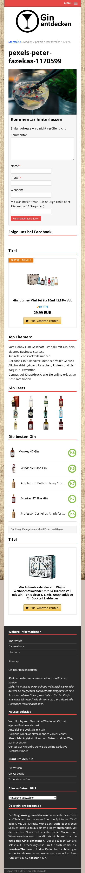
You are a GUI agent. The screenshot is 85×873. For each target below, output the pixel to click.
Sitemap (13, 661)
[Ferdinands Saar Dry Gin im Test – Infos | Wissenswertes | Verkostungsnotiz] (46, 416)
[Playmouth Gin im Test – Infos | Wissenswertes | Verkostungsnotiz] (15, 416)
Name (15, 166)
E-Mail (15, 178)
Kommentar (19, 135)
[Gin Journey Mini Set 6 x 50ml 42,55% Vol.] (42, 280)
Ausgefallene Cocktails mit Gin (29, 356)
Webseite (17, 190)
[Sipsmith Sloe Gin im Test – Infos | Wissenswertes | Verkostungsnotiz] (61, 404)
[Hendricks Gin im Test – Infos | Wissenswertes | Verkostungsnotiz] (31, 416)
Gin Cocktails (16, 773)
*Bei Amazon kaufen (44, 321)
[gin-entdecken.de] (42, 21)
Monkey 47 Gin (29, 451)
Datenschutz (16, 646)
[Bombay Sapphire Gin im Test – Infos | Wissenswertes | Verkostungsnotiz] (61, 416)
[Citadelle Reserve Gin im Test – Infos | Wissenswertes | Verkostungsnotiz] (15, 427)
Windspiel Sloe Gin (34, 468)
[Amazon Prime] (42, 306)
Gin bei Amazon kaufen (22, 670)
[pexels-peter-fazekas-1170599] (42, 112)
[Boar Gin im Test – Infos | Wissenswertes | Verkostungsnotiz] (46, 427)
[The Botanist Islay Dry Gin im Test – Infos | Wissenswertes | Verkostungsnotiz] (31, 404)
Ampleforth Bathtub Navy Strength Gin (43, 483)
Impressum (15, 641)
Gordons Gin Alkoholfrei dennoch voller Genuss (41, 361)
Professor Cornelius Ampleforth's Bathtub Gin (43, 513)
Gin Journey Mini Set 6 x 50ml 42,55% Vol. (42, 300)
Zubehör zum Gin (19, 779)
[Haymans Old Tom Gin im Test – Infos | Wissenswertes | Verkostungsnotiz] (46, 404)
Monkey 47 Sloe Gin (34, 498)
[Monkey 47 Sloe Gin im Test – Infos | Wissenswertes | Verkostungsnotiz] (31, 427)
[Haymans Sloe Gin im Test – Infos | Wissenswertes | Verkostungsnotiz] (61, 427)
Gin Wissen (15, 768)
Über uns (14, 652)
